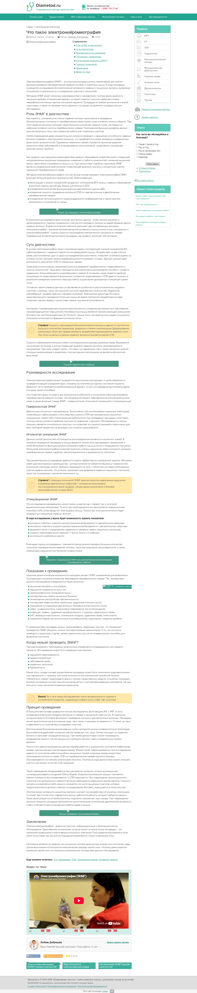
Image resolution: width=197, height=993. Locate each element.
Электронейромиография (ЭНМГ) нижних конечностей (42, 965)
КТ (145, 41)
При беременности (158, 17)
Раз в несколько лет (149, 151)
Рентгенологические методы (155, 60)
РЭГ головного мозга (121, 586)
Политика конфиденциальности (92, 986)
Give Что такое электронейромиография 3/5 (72, 956)
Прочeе (148, 100)
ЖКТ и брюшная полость (83, 17)
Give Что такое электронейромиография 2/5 (69, 956)
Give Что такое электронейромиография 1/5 (67, 956)
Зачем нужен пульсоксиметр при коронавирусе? (151, 197)
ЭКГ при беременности (146, 204)
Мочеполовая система (113, 17)
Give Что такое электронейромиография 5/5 (76, 956)
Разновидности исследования (90, 53)
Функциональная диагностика (153, 69)
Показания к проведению (88, 56)
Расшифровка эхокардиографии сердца (151, 223)
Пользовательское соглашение (61, 986)
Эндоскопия (150, 53)
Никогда (143, 157)
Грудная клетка (56, 17)
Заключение (82, 68)
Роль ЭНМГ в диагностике (89, 45)
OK (112, 991)
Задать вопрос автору (118, 942)
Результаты (145, 171)
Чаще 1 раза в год (148, 144)
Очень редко (145, 154)
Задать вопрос (149, 117)
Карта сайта (41, 986)
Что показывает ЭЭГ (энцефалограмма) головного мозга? (85, 859)
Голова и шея (36, 17)
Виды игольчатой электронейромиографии (76, 965)
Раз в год (144, 147)
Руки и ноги (136, 17)
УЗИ (146, 47)
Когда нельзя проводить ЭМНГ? (92, 60)
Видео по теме (83, 72)
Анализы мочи (152, 82)
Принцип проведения (86, 64)
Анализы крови (152, 76)
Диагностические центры (155, 109)
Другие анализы (152, 88)
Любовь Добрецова (78, 37)
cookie (105, 991)
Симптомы (150, 94)
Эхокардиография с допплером (150, 216)
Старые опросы (147, 168)
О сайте (31, 986)
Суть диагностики (85, 49)
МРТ (146, 36)
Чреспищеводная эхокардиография (152, 210)
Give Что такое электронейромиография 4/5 (74, 956)
